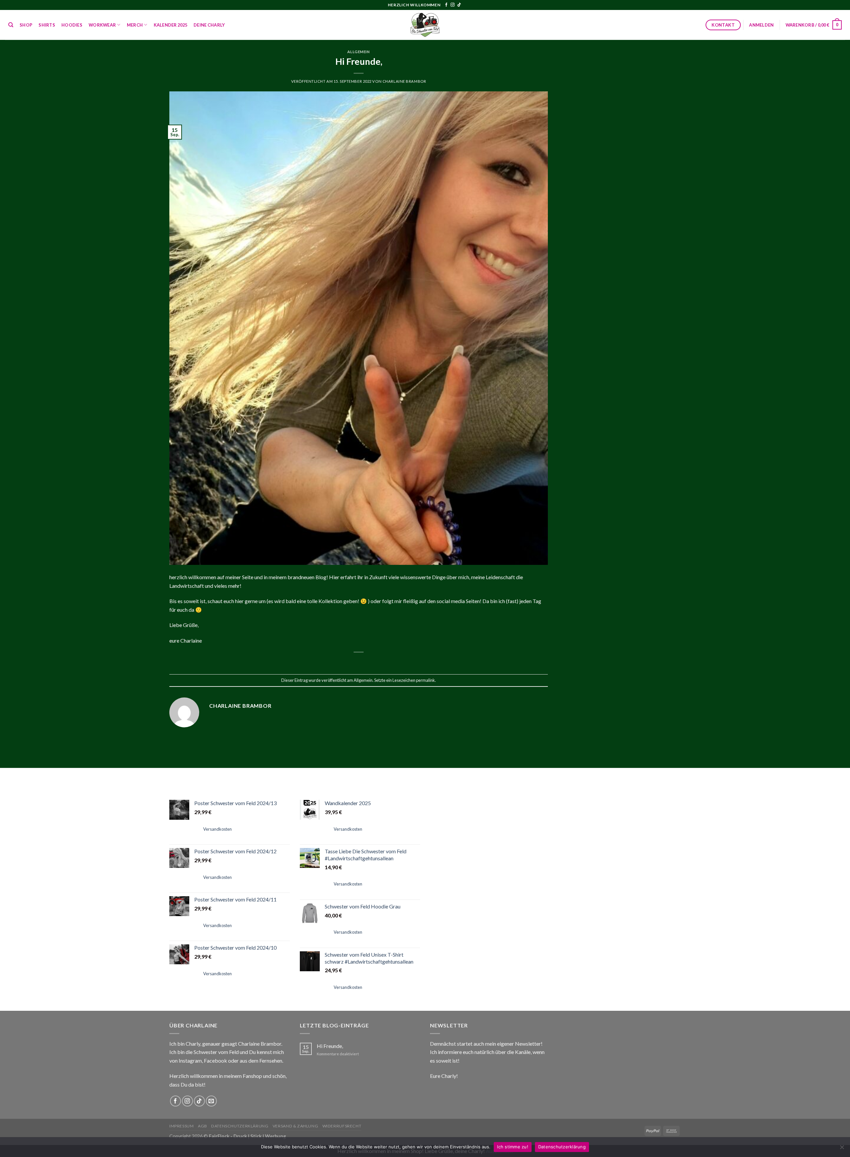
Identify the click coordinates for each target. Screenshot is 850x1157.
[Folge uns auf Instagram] (453, 5)
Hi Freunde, (330, 1046)
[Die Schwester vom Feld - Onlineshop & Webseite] (425, 25)
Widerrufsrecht (342, 1125)
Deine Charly (209, 25)
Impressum (181, 1125)
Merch (135, 25)
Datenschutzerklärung (239, 1125)
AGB (202, 1125)
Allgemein (358, 52)
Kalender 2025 (170, 25)
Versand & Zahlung (295, 1125)
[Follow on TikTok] (459, 5)
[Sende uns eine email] (211, 1101)
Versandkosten (217, 829)
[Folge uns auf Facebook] (446, 5)
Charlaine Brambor (404, 81)
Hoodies (71, 25)
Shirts (47, 25)
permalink (425, 680)
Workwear (102, 25)
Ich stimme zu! (512, 1146)
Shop (26, 25)
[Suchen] (11, 25)
